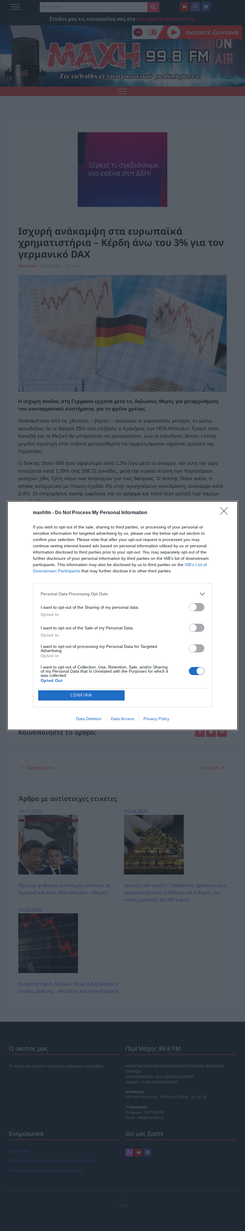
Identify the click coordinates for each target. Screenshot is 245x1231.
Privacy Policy (156, 718)
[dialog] (122, 615)
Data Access (122, 718)
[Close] (226, 513)
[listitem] (122, 594)
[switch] (196, 607)
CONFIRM (81, 695)
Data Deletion (89, 718)
